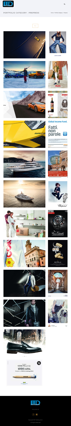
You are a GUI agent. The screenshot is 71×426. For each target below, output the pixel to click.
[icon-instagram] (37, 414)
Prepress (66, 12)
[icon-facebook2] (34, 414)
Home (52, 12)
